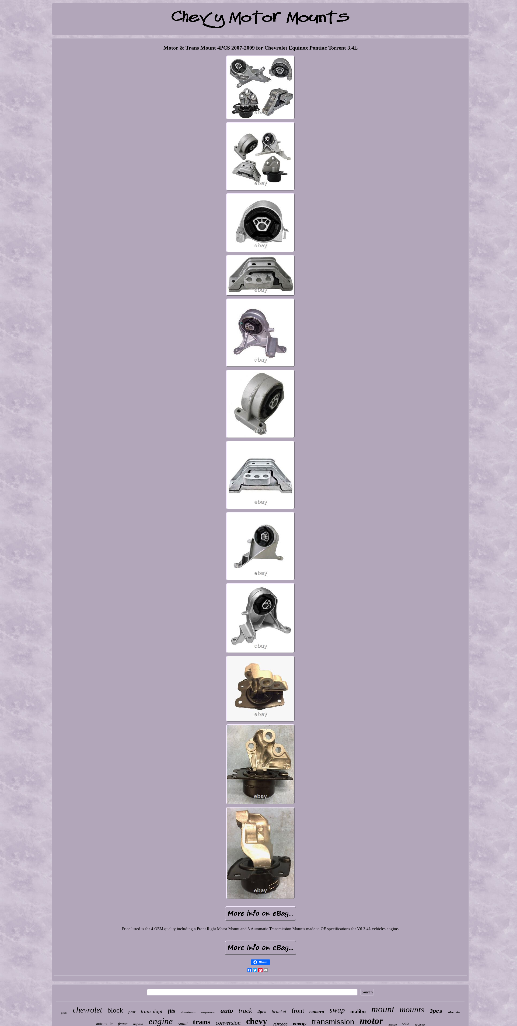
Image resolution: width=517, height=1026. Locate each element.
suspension (208, 1012)
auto (227, 1010)
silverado (454, 1012)
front (298, 1010)
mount (382, 1009)
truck (245, 1010)
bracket (279, 1011)
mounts (412, 1009)
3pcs (435, 1011)
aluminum (188, 1012)
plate (64, 1012)
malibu (358, 1011)
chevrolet (87, 1009)
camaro (316, 1011)
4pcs (261, 1011)
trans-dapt (151, 1011)
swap (337, 1010)
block (115, 1010)
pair (131, 1012)
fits (171, 1010)
